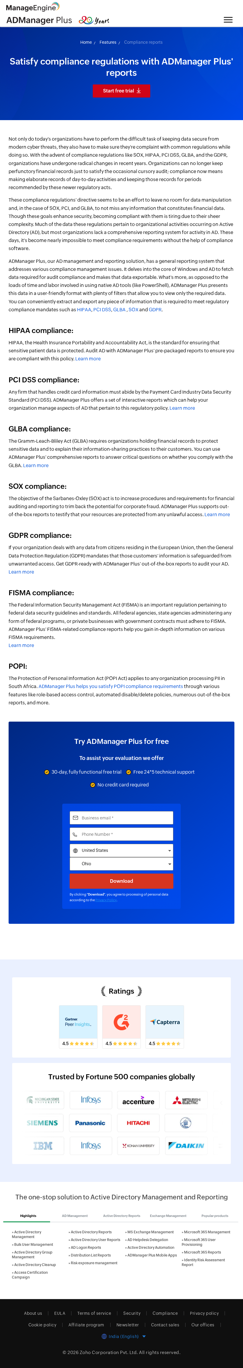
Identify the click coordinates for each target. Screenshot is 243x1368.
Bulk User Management (33, 1245)
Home (86, 42)
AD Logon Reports (86, 1248)
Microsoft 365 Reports (202, 1252)
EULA (59, 1313)
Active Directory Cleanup (35, 1265)
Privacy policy (204, 1313)
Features (108, 42)
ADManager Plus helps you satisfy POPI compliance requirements (111, 686)
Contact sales (165, 1325)
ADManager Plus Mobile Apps (152, 1255)
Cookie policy (42, 1325)
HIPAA (84, 309)
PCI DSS (102, 309)
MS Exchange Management (150, 1232)
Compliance (165, 1313)
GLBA (119, 309)
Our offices (203, 1325)
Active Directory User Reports (95, 1240)
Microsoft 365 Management (207, 1232)
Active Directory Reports (91, 1232)
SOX (133, 309)
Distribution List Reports (91, 1255)
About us (33, 1313)
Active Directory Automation (150, 1248)
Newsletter (127, 1325)
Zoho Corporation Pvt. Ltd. (109, 1352)
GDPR (155, 309)
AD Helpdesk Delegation (147, 1240)
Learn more (88, 359)
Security (131, 1313)
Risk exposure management (94, 1263)
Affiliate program (86, 1325)
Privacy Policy (106, 900)
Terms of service (94, 1313)
